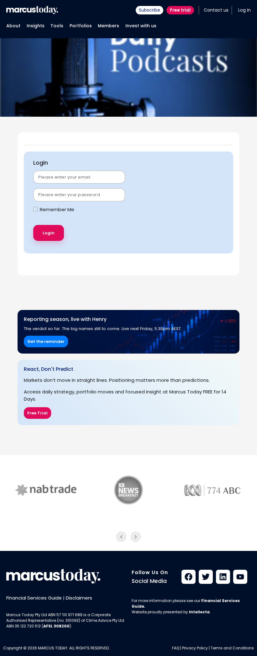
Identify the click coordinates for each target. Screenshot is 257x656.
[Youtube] (240, 577)
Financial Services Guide (34, 598)
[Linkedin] (223, 577)
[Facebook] (188, 577)
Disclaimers (79, 598)
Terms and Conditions (232, 648)
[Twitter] (206, 577)
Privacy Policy (195, 648)
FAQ (175, 648)
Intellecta (199, 612)
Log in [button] (244, 10)
